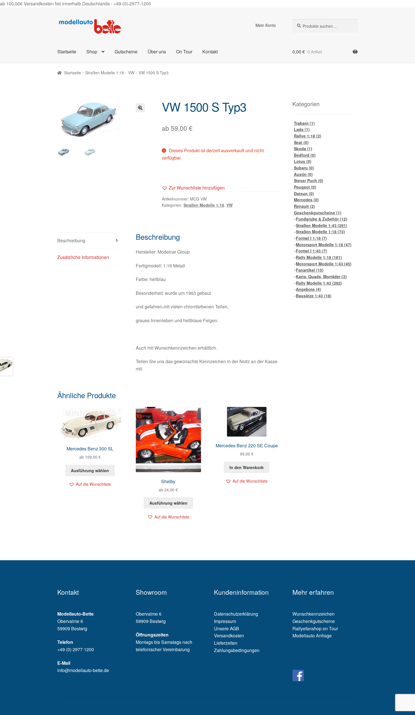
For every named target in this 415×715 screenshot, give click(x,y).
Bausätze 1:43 (313, 295)
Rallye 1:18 (307, 136)
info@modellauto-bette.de (83, 670)
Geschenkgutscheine (317, 212)
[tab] (90, 240)
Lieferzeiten (225, 643)
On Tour (184, 51)
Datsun (304, 193)
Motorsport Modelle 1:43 (323, 264)
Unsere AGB (226, 628)
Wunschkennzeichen (313, 614)
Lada (302, 129)
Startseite (66, 51)
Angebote (308, 289)
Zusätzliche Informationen (83, 257)
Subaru (304, 168)
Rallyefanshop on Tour (315, 628)
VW (131, 72)
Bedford (305, 155)
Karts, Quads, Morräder (321, 276)
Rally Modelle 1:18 (319, 257)
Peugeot (305, 187)
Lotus (302, 161)
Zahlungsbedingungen (236, 650)
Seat (301, 142)
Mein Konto (265, 25)
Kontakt (210, 51)
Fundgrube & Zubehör (321, 219)
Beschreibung (71, 240)
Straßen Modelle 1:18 (104, 72)
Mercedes (306, 199)
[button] (193, 187)
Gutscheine (126, 51)
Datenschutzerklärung (236, 614)
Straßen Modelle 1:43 (321, 225)
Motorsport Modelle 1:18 (323, 244)
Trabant (304, 123)
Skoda (303, 148)
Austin (303, 174)
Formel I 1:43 (311, 251)
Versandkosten (229, 635)
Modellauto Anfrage (312, 635)
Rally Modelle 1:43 (319, 283)
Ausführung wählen (90, 470)
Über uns (157, 51)
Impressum (225, 621)
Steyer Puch (308, 180)
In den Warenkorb (247, 467)
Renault (304, 206)
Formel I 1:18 (311, 238)
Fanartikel (310, 270)
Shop (91, 51)
